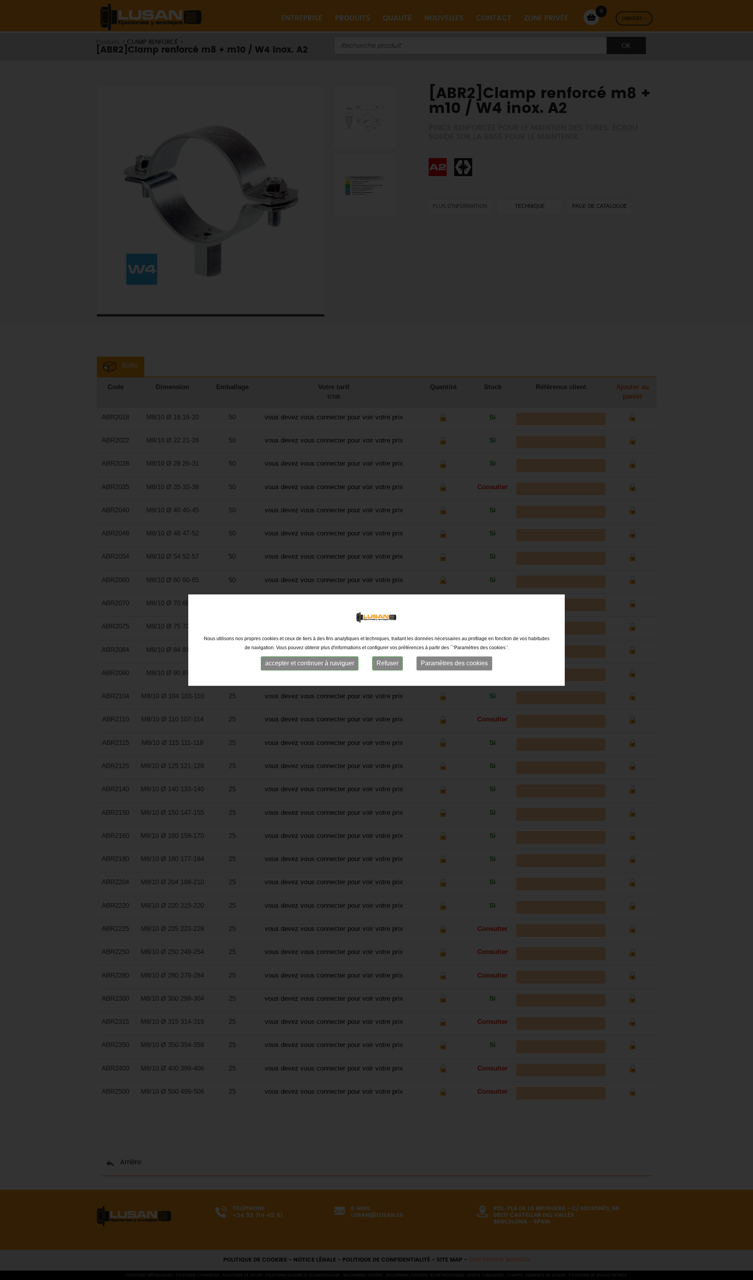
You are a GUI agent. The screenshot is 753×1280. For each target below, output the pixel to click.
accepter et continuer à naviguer (309, 663)
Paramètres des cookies (454, 663)
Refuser (387, 663)
